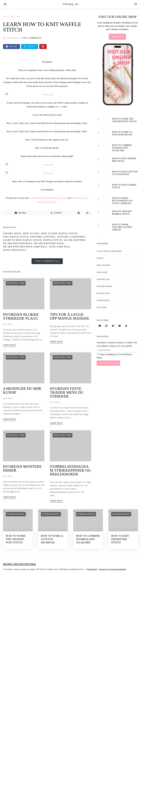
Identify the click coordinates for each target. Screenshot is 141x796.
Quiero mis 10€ (108, 363)
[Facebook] (100, 326)
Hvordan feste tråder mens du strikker (66, 392)
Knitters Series (104, 286)
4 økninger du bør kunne (22, 390)
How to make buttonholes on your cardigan (122, 200)
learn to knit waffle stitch (22, 240)
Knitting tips (12, 16)
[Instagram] (106, 326)
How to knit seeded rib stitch (120, 539)
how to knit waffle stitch (59, 233)
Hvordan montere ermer (22, 468)
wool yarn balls (14, 250)
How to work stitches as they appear (122, 227)
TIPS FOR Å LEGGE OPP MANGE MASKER (69, 316)
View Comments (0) (47, 261)
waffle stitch (52, 240)
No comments (32, 38)
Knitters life (103, 279)
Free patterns (104, 265)
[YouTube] (119, 326)
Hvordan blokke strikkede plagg (21, 316)
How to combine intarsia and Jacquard (122, 148)
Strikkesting (103, 300)
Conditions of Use (113, 354)
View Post (9, 345)
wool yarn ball (59, 247)
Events (100, 258)
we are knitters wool (49, 243)
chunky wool (12, 233)
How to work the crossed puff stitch (15, 539)
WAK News (101, 307)
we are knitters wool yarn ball (25, 247)
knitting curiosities (71, 237)
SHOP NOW (117, 37)
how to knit (31, 233)
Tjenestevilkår (91, 569)
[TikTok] (126, 326)
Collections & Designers (109, 251)
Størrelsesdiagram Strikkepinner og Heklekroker (70, 470)
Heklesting (102, 272)
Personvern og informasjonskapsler (112, 569)
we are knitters (75, 240)
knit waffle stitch (16, 237)
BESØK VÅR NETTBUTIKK (19, 564)
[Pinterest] (113, 326)
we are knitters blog (17, 243)
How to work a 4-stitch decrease (52, 539)
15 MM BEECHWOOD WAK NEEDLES (48, 198)
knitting (50, 237)
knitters (36, 237)
